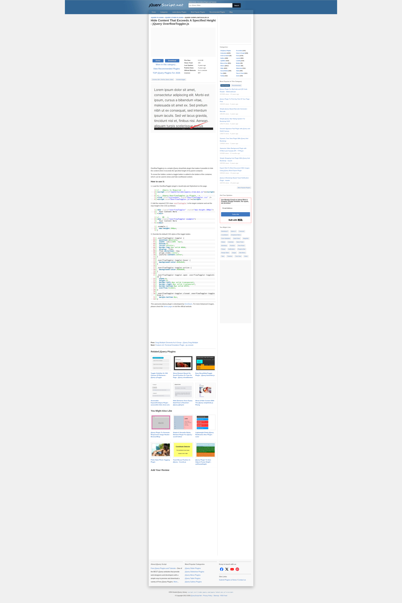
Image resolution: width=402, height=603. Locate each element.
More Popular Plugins (244, 187)
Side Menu (242, 252)
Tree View (238, 256)
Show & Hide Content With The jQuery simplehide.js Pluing (204, 403)
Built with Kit (236, 220)
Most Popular (225, 85)
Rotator (238, 65)
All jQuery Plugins (225, 50)
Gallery (222, 58)
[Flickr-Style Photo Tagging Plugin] (161, 450)
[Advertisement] (183, 42)
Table (237, 71)
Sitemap (216, 595)
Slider (222, 68)
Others (222, 65)
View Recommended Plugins (166, 69)
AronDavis (188, 304)
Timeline (229, 256)
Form (237, 55)
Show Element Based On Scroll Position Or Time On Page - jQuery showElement (183, 375)
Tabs (222, 256)
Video (246, 256)
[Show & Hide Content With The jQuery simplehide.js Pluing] (205, 391)
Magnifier (246, 238)
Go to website (202, 70)
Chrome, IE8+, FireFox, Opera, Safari (162, 79)
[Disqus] (183, 498)
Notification (231, 249)
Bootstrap (224, 245)
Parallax (232, 245)
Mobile (238, 63)
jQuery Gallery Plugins (193, 582)
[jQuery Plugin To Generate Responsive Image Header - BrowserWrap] (161, 422)
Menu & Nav (224, 63)
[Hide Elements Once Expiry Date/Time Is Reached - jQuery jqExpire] (183, 391)
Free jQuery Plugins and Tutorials (167, 4)
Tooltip (222, 76)
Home (154, 12)
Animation (223, 53)
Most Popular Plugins (198, 12)
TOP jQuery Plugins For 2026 (166, 73)
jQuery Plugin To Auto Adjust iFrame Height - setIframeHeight (203, 462)
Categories (164, 12)
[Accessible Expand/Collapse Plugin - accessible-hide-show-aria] (161, 391)
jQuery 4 (233, 231)
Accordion (239, 50)
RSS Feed (223, 595)
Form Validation (225, 238)
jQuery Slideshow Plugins (194, 572)
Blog (231, 12)
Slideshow (239, 68)
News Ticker (240, 242)
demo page (168, 306)
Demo (158, 61)
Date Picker (236, 238)
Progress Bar (241, 249)
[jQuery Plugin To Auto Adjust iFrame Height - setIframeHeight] (205, 450)
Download (172, 61)
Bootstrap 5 (224, 231)
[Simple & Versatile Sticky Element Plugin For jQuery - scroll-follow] (183, 422)
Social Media (224, 71)
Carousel (241, 231)
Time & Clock (240, 73)
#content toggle (180, 79)
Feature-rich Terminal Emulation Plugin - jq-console (174, 345)
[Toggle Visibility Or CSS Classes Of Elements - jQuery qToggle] (161, 363)
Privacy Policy (207, 595)
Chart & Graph (240, 53)
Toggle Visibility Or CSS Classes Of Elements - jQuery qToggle (159, 375)
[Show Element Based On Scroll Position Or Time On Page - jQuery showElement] (183, 363)
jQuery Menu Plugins (192, 575)
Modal (223, 242)
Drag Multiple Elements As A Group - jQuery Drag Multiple (176, 342)
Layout (238, 58)
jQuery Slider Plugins (193, 568)
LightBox (223, 60)
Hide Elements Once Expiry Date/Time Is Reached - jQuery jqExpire (182, 403)
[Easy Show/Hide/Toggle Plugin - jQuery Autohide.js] (205, 363)
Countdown (224, 235)
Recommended (236, 85)
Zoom (237, 76)
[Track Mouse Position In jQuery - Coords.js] (183, 450)
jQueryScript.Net (196, 595)
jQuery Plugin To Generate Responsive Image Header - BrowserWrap (160, 435)
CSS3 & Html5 (224, 55)
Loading (238, 60)
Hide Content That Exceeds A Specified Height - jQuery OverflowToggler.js (183, 22)
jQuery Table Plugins (192, 578)
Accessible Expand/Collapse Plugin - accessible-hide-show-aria (160, 403)
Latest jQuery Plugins (179, 12)
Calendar (230, 242)
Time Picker (241, 245)
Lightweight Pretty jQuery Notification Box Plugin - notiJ (204, 435)
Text (221, 73)
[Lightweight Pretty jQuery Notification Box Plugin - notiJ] (205, 422)
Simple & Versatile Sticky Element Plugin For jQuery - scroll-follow (183, 435)
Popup (223, 249)
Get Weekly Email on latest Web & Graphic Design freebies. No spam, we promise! (235, 201)
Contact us (242, 580)
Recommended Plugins (217, 12)
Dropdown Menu (236, 235)
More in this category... (166, 64)
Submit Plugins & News (228, 580)
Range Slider (225, 252)
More (175, 582)
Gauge (234, 252)
